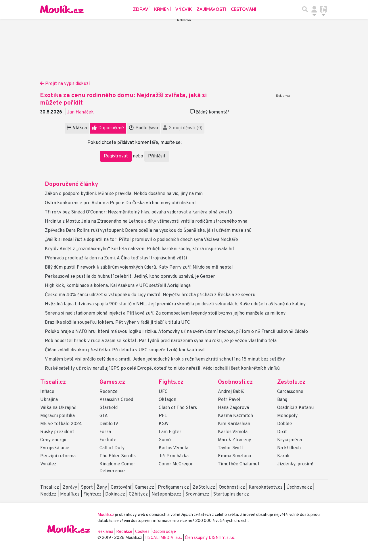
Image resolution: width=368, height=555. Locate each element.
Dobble (284, 424)
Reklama (105, 532)
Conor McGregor (176, 464)
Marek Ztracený (234, 440)
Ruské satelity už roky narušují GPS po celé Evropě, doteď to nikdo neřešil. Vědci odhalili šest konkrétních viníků (162, 368)
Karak (283, 456)
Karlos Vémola (173, 448)
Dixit (282, 432)
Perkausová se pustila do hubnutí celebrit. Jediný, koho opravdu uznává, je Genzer (130, 277)
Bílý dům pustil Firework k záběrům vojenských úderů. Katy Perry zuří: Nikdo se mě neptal (139, 267)
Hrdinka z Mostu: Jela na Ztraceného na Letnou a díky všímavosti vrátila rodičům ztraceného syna (146, 221)
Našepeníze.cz (166, 494)
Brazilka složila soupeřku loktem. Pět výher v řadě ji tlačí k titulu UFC (117, 322)
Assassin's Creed (116, 400)
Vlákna (79, 128)
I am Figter (170, 432)
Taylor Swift (230, 448)
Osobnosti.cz (235, 382)
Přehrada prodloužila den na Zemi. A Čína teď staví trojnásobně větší (116, 258)
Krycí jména (289, 440)
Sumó (165, 440)
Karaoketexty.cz (266, 487)
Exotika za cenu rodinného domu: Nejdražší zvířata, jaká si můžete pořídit (123, 99)
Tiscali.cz (53, 382)
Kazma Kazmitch (235, 416)
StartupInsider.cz (231, 494)
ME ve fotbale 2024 (61, 424)
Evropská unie (54, 448)
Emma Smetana (234, 456)
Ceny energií (53, 440)
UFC (163, 392)
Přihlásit (157, 156)
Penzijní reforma (58, 456)
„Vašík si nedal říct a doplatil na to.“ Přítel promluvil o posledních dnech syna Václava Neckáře (141, 240)
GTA (103, 416)
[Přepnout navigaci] (314, 9)
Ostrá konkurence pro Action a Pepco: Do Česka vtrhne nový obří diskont (120, 203)
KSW (163, 424)
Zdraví (141, 9)
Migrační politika (57, 416)
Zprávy (70, 487)
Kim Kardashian (234, 424)
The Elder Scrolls (117, 456)
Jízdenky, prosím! (295, 464)
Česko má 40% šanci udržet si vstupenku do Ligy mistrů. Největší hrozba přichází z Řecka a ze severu (150, 295)
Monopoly (287, 416)
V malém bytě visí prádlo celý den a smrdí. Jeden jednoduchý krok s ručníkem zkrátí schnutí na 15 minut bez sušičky (165, 359)
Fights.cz (171, 382)
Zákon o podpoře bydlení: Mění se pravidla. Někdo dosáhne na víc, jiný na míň (124, 194)
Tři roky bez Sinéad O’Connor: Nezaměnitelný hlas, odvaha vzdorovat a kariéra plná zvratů (138, 212)
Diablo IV (108, 424)
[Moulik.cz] (62, 9)
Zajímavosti (211, 9)
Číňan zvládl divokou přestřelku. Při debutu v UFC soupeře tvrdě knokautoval (125, 350)
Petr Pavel (229, 400)
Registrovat (116, 156)
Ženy (102, 487)
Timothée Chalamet (239, 464)
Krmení (162, 9)
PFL (163, 416)
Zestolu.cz (291, 382)
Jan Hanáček (80, 112)
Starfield (108, 408)
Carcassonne (290, 392)
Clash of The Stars (178, 408)
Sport (87, 487)
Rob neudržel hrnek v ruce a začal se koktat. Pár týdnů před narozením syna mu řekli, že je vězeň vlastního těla (161, 341)
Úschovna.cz (299, 487)
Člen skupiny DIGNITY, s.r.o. (210, 538)
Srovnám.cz (197, 494)
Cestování (243, 9)
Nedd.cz (48, 494)
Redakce (124, 532)
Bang (282, 400)
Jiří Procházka (174, 456)
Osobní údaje (164, 532)
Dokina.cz (115, 494)
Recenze (108, 392)
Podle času (146, 128)
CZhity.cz (138, 494)
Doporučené (110, 128)
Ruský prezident (57, 432)
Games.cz (112, 382)
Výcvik (183, 9)
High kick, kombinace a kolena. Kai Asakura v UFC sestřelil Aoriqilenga (118, 286)
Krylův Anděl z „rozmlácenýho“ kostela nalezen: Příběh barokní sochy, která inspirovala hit (139, 249)
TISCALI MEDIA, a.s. (164, 538)
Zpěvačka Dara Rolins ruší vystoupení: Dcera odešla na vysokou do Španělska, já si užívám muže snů (148, 231)
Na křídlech (289, 448)
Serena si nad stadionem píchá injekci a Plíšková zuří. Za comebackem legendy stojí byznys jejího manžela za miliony (165, 313)
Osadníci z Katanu (295, 408)
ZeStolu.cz (204, 487)
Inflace (47, 392)
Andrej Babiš (231, 392)
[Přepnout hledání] (305, 9)
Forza (105, 432)
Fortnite (107, 440)
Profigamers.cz (173, 487)
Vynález (48, 464)
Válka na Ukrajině (58, 408)
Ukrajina (49, 400)
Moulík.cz (70, 494)
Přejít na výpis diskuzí (67, 84)
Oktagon (167, 400)
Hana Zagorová (233, 408)
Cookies (142, 532)
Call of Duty (111, 448)
